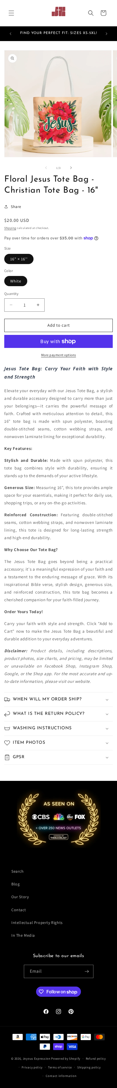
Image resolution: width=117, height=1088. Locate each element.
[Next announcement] (106, 33)
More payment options (58, 355)
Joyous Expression (37, 1059)
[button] (11, 13)
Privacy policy (32, 1067)
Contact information (61, 1076)
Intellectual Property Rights (37, 922)
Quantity (11, 293)
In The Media (23, 935)
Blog (15, 884)
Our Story (20, 896)
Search (17, 871)
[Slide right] (71, 168)
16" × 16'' (19, 259)
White (15, 281)
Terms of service (60, 1067)
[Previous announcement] (10, 33)
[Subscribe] (87, 971)
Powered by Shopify (65, 1059)
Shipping (10, 228)
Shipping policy (89, 1067)
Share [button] (16, 206)
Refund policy (96, 1059)
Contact (18, 909)
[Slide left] (46, 168)
